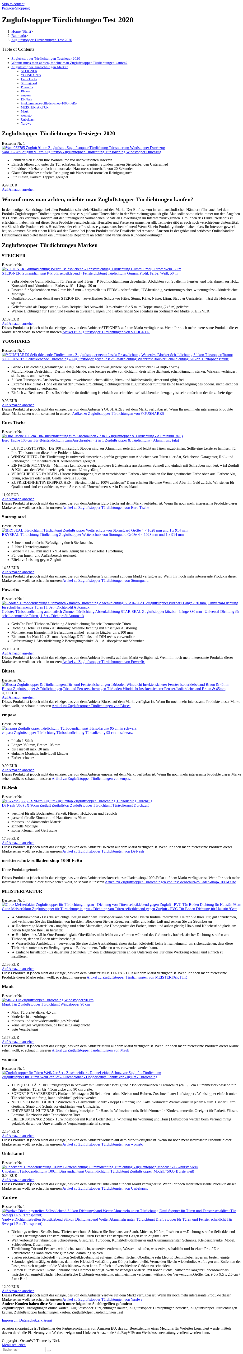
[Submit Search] (49, 1350)
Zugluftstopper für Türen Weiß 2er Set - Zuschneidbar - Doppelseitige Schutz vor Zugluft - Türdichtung (79, 1077)
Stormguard (29, 83)
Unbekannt (28, 119)
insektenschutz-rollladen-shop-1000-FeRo (49, 103)
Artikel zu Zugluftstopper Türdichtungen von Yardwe (102, 1299)
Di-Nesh (26, 99)
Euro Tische (29, 79)
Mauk (24, 111)
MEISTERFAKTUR (34, 107)
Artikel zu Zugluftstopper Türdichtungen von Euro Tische (105, 507)
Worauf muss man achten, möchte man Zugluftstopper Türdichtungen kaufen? (69, 63)
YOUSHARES (31, 75)
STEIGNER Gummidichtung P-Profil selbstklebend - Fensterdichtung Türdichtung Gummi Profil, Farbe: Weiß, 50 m (90, 273)
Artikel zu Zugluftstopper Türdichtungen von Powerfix (103, 662)
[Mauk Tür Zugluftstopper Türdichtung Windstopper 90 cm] (47, 1000)
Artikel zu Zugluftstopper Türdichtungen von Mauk (90, 1050)
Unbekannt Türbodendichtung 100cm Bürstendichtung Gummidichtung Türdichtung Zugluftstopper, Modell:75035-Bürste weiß (98, 1171)
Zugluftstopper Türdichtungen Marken (39, 67)
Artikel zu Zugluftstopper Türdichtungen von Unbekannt (105, 1188)
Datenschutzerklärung (35, 1320)
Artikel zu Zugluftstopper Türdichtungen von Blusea (91, 706)
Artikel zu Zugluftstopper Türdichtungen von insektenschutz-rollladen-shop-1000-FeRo (170, 882)
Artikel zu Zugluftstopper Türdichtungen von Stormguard (105, 580)
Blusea (25, 91)
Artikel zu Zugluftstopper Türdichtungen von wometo (102, 1144)
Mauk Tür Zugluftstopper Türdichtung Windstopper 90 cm (46, 1004)
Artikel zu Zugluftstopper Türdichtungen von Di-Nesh (103, 851)
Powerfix (27, 87)
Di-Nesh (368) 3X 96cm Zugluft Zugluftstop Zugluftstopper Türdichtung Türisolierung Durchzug (75, 805)
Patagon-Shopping (16, 8)
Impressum (10, 1320)
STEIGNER (29, 71)
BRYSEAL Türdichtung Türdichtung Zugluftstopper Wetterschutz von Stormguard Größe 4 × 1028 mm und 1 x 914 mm (93, 535)
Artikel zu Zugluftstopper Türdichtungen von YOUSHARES (118, 413)
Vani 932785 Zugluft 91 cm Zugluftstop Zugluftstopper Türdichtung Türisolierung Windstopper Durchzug (81, 152)
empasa (26, 95)
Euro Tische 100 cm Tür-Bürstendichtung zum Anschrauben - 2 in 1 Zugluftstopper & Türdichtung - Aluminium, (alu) (90, 440)
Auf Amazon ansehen (18, 189)
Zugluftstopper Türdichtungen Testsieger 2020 (45, 58)
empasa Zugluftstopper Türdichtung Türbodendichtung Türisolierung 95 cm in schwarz (67, 733)
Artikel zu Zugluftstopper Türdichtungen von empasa (91, 778)
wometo (26, 115)
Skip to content (13, 4)
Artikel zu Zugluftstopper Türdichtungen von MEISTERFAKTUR (137, 977)
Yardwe (26, 123)
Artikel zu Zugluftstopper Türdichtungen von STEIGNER (106, 332)
